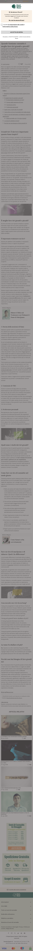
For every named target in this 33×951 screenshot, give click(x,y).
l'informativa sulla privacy (10, 26)
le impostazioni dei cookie (16, 24)
